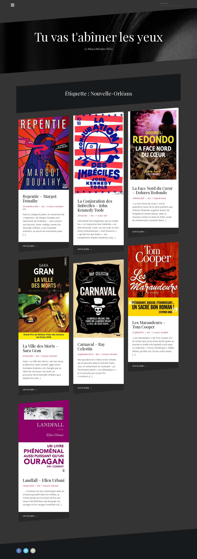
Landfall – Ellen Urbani (43, 480)
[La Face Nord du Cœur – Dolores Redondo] (153, 145)
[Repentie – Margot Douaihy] (43, 153)
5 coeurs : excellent (160, 332)
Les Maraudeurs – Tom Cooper (148, 325)
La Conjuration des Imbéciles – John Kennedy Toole (95, 205)
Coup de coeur (160, 198)
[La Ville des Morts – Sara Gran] (43, 297)
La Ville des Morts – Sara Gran (40, 348)
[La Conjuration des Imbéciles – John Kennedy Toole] (98, 153)
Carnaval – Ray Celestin (91, 346)
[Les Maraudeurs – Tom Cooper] (153, 279)
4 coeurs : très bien (49, 356)
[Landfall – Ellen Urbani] (43, 437)
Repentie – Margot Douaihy (40, 198)
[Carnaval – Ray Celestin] (98, 298)
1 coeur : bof (101, 215)
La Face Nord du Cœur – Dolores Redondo (152, 190)
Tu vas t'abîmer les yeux (98, 36)
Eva (43, 206)
